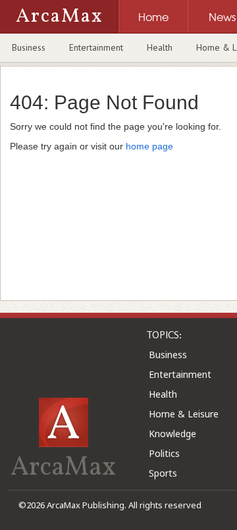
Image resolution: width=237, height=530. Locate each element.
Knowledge (172, 433)
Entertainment (96, 47)
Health (159, 47)
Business (28, 47)
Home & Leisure (184, 414)
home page (149, 146)
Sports (163, 473)
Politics (164, 453)
